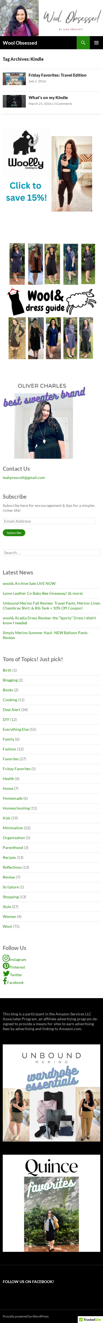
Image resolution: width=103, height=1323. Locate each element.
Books (8, 690)
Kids (6, 818)
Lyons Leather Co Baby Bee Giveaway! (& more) (43, 593)
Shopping (11, 896)
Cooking (10, 699)
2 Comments (63, 104)
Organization (14, 837)
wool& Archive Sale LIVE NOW (29, 583)
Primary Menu (96, 42)
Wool (7, 926)
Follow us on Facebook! (28, 1281)
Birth (7, 670)
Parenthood (13, 847)
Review (9, 877)
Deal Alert (11, 709)
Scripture (11, 887)
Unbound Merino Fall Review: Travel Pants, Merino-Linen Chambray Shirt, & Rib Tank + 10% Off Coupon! (51, 605)
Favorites (11, 758)
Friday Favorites (16, 768)
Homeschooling (16, 808)
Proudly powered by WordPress (26, 1316)
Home (8, 788)
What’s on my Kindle (48, 97)
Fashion (9, 749)
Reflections (12, 867)
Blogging (10, 680)
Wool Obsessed (20, 43)
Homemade (13, 798)
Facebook (15, 982)
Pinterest (17, 967)
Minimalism (13, 827)
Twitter (16, 974)
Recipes (9, 857)
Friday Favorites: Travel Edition (58, 75)
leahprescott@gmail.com (24, 477)
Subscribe (14, 533)
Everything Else (16, 729)
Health (8, 778)
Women (9, 916)
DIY (6, 719)
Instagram (17, 959)
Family (8, 739)
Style (7, 906)
